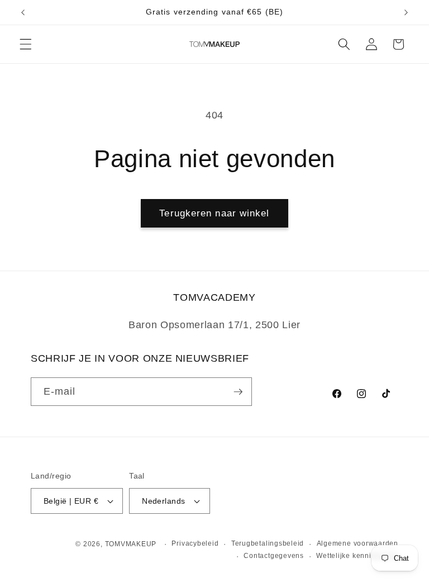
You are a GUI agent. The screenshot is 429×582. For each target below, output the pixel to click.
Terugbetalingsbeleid (267, 543)
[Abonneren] (238, 391)
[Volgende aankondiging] (406, 12)
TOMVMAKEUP (131, 544)
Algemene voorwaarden (357, 543)
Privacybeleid (194, 543)
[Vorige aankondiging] (23, 12)
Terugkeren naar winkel (214, 213)
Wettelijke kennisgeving (357, 556)
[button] (25, 44)
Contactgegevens (274, 556)
